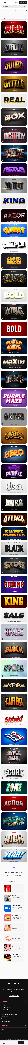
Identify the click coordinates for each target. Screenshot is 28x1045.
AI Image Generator (5, 1007)
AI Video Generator (5, 1009)
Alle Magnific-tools (5, 1021)
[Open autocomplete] (3, 6)
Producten (4, 1001)
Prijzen (16, 2)
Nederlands (14, 995)
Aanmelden (23, 2)
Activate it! (21, 1042)
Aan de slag (4, 1025)
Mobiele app (4, 1020)
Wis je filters (18, 875)
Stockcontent (4, 1013)
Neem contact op (6, 1034)
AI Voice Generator (5, 1011)
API (2, 1018)
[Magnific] (14, 984)
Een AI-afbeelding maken (8, 10)
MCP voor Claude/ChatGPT (9, 1014)
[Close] (26, 1043)
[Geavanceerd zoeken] (25, 18)
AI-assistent (4, 1005)
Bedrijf (3, 1029)
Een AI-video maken (20, 10)
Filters (19, 18)
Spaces (3, 1004)
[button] (14, 995)
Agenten (4, 1016)
